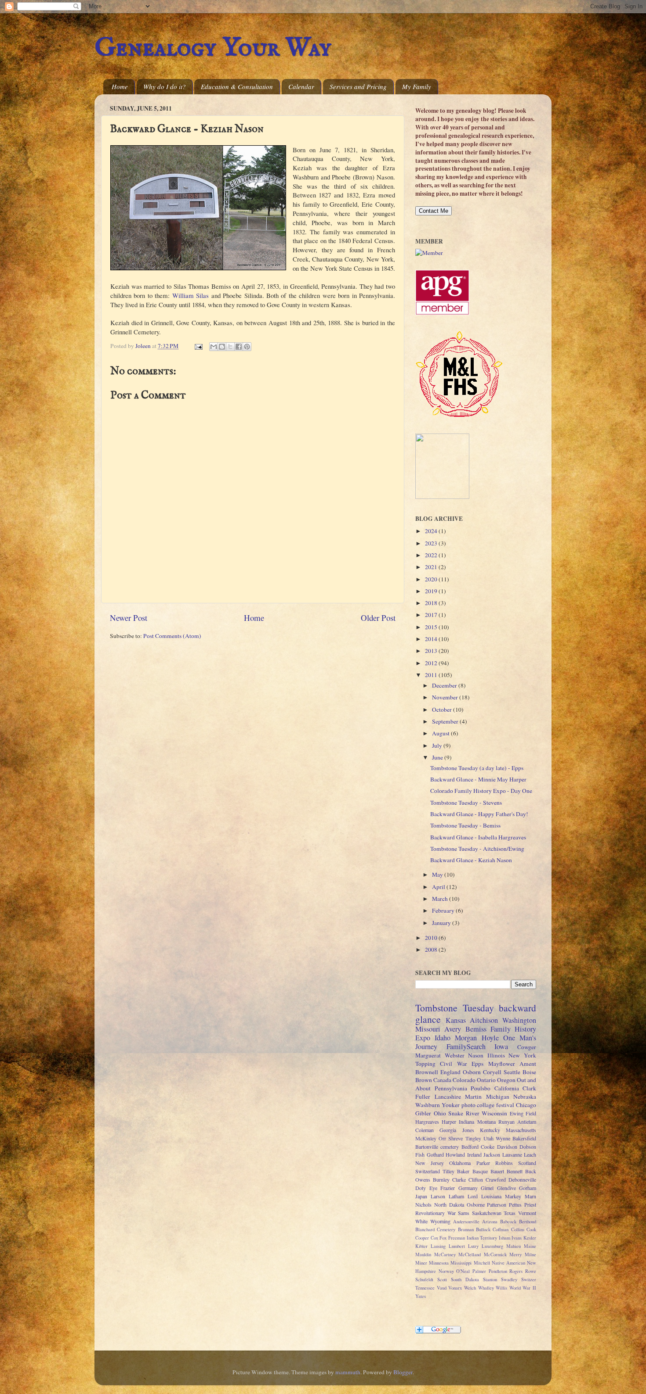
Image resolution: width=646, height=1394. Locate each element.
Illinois (496, 1055)
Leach (530, 1154)
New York (522, 1055)
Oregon (506, 1080)
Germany (468, 1187)
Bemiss (475, 1029)
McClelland (469, 1254)
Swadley (509, 1279)
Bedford (470, 1146)
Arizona (489, 1221)
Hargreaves (427, 1121)
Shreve (455, 1138)
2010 (432, 938)
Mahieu (513, 1246)
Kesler (529, 1238)
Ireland (474, 1154)
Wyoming (440, 1221)
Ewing (516, 1113)
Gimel (487, 1187)
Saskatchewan (486, 1212)
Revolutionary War (435, 1212)
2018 (432, 603)
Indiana (466, 1121)
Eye (433, 1187)
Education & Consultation (237, 86)
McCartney (445, 1254)
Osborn (472, 1072)
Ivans (517, 1238)
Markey (513, 1196)
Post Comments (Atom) (172, 636)
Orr (442, 1138)
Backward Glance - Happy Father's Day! (479, 814)
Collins (517, 1229)
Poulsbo (480, 1088)
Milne (530, 1254)
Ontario (486, 1080)
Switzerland (427, 1171)
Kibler (421, 1246)
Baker (463, 1171)
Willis (501, 1288)
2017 (432, 615)
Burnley (441, 1179)
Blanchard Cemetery (435, 1229)
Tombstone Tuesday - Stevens (466, 802)
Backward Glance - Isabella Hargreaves (478, 837)
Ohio (440, 1113)
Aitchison (484, 1020)
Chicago (526, 1105)
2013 (432, 651)
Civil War (453, 1064)
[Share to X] (230, 346)
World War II (522, 1288)
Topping (425, 1064)
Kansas (456, 1020)
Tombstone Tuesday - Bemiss (465, 825)
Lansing (438, 1246)
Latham (456, 1196)
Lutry (473, 1246)
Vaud (441, 1288)
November (445, 697)
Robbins (504, 1162)
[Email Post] (198, 346)
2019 (432, 591)
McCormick (495, 1254)
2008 (432, 949)
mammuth (347, 1372)
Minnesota (439, 1263)
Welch (470, 1288)
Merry (515, 1254)
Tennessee (425, 1288)
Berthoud (527, 1221)
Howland (455, 1154)
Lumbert (457, 1246)
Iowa (501, 1046)
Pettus (515, 1204)
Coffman (500, 1229)
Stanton (490, 1279)
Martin (473, 1096)
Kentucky (490, 1129)
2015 (432, 627)
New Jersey (429, 1162)
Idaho (442, 1038)
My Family (416, 86)
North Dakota (449, 1204)
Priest (530, 1204)
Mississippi (461, 1263)
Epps (477, 1064)
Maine (530, 1246)
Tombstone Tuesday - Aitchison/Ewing (477, 849)
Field (531, 1113)
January (442, 923)
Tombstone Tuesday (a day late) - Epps (476, 768)
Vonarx (455, 1288)
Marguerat (428, 1055)
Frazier (447, 1187)
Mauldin (423, 1254)
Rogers (516, 1271)
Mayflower (501, 1064)
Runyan (506, 1121)
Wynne (503, 1138)
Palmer (479, 1271)
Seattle (512, 1072)
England (450, 1072)
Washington (519, 1020)
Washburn (427, 1105)
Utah (488, 1138)
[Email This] (213, 346)
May (438, 874)
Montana (486, 1121)
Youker (451, 1105)
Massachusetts (521, 1129)
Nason (475, 1055)
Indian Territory (482, 1238)
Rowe (530, 1271)
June (438, 757)
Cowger (526, 1047)
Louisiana (491, 1196)
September (446, 721)
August (441, 733)
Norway (446, 1271)
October (442, 709)
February (444, 910)
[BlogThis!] (222, 346)
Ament (527, 1064)
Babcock (508, 1221)
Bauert (497, 1171)
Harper (449, 1121)
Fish (420, 1154)
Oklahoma (460, 1162)
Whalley (486, 1288)
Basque (480, 1171)
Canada (442, 1080)
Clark (529, 1088)
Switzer (528, 1279)
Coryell (492, 1072)
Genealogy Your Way (212, 48)
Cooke (487, 1146)
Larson (438, 1196)
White (421, 1221)
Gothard (435, 1154)
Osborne (476, 1204)
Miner (421, 1263)
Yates (420, 1296)
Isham (504, 1238)
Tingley (473, 1138)
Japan (421, 1196)
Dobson (527, 1146)
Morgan (466, 1038)
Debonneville (522, 1179)
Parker (483, 1162)
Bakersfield (524, 1138)
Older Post (378, 617)
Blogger (403, 1372)
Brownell (426, 1072)
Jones (468, 1129)
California (506, 1088)
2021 (432, 567)
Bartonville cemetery (437, 1146)
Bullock (483, 1229)
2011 (432, 675)
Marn (530, 1196)
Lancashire (448, 1096)
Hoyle (490, 1038)
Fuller (422, 1096)
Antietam (526, 1121)
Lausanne (512, 1154)
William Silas (190, 295)
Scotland (527, 1162)
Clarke (459, 1179)
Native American (508, 1263)
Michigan (497, 1096)
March (440, 899)
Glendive (506, 1187)
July (437, 745)
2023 (432, 543)
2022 (432, 555)
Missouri (427, 1029)
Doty (420, 1187)
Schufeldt (424, 1279)
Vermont (527, 1212)
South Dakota (465, 1279)
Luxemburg (492, 1246)
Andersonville (466, 1221)
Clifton (475, 1179)
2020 (432, 579)
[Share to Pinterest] (247, 346)
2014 (432, 639)
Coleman (424, 1129)
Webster (455, 1055)
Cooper (422, 1238)
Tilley (448, 1171)
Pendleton (498, 1271)
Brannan (466, 1229)
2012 (432, 663)
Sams (463, 1212)
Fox (442, 1238)
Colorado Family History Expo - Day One (481, 791)
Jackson (491, 1154)
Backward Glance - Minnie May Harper (478, 779)
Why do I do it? (164, 86)
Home (120, 86)
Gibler (423, 1113)
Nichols (423, 1204)
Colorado (464, 1080)
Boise (529, 1072)
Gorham (527, 1187)
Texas (509, 1212)
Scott (442, 1279)
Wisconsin (494, 1113)
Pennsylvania (451, 1088)
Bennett (515, 1171)
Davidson (507, 1146)
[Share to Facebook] (238, 346)
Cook (531, 1229)
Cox (434, 1238)
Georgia (447, 1129)
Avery (452, 1029)
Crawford (496, 1179)
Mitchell (482, 1263)
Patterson (496, 1204)
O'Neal (463, 1271)
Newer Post (128, 617)
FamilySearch (466, 1046)
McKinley (425, 1138)
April (439, 887)
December (445, 685)
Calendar (301, 86)
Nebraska (524, 1096)
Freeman (456, 1238)
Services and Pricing (358, 86)
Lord (473, 1196)
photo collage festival (488, 1105)
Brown (423, 1080)
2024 (432, 531)
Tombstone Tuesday (454, 1007)
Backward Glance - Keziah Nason (471, 860)
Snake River (463, 1113)
